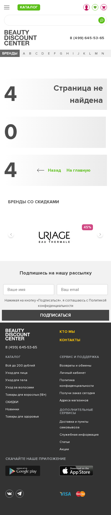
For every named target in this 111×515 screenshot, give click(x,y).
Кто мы (67, 331)
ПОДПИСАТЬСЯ (55, 315)
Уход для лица (16, 373)
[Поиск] (101, 20)
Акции (64, 449)
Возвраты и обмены (75, 366)
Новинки (12, 409)
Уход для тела (16, 380)
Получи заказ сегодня (77, 393)
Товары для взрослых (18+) (25, 395)
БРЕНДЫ (10, 53)
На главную (79, 170)
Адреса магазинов (74, 400)
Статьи (65, 442)
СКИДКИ (11, 402)
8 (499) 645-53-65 (87, 38)
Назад (54, 170)
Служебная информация (79, 435)
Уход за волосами (19, 387)
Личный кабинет (73, 373)
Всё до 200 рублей (20, 366)
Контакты (70, 340)
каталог (29, 7)
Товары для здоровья (22, 417)
